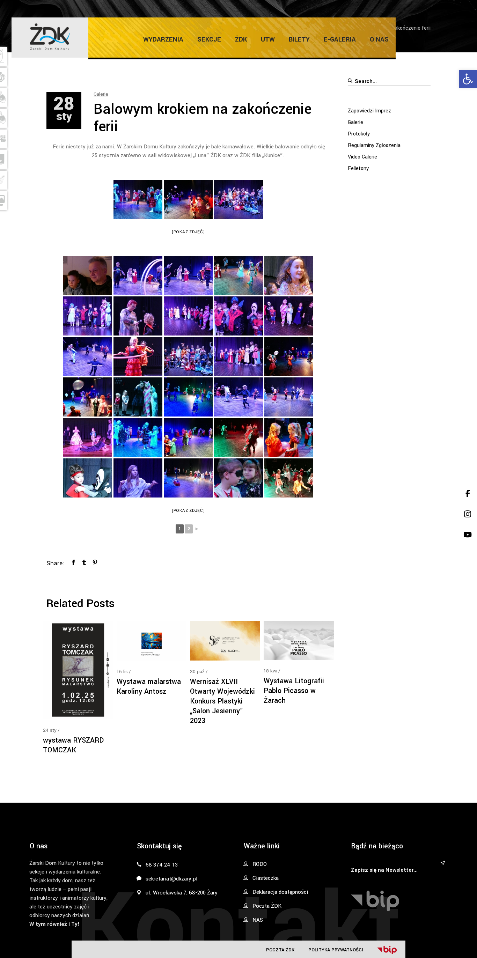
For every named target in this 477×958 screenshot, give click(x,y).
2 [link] (189, 529)
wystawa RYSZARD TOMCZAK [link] (73, 745)
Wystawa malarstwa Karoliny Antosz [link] (149, 687)
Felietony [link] (358, 168)
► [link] (197, 529)
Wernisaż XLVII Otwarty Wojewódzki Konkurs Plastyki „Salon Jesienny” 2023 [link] (222, 701)
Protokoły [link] (359, 134)
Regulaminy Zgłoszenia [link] (374, 145)
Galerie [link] (101, 94)
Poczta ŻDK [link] (280, 949)
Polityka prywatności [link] (335, 949)
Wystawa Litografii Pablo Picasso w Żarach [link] (294, 691)
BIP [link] (387, 950)
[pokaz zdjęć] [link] (188, 232)
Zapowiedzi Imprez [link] (369, 111)
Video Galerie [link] (362, 157)
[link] (468, 79)
